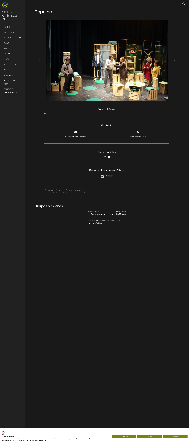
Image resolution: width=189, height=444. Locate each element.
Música (98, 220)
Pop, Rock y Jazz (108, 220)
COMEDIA (49, 191)
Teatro (90, 211)
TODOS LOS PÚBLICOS (75, 191)
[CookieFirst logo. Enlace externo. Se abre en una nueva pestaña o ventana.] (3, 433)
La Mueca (121, 214)
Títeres (96, 211)
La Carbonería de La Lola (100, 214)
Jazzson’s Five (95, 223)
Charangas (92, 220)
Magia (118, 211)
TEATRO (60, 191)
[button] (39, 60)
